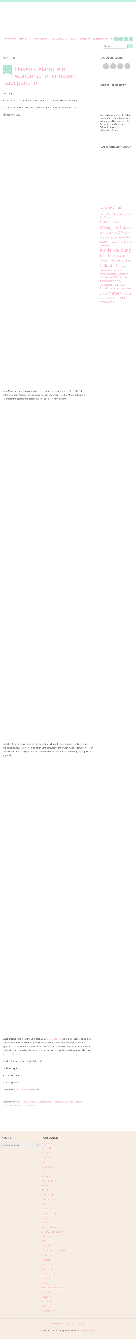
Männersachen (49, 1241)
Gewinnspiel (48, 1199)
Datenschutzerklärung (74, 1323)
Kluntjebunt (105, 261)
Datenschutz (100, 39)
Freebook (47, 1185)
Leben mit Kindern (51, 1227)
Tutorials (24, 39)
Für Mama (47, 1190)
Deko (44, 1162)
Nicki (116, 274)
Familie (127, 233)
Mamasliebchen (53, 1038)
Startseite (10, 39)
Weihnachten (48, 1306)
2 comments (30, 1105)
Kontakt (85, 39)
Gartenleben (48, 1194)
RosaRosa (106, 288)
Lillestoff (109, 265)
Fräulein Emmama (86, 1330)
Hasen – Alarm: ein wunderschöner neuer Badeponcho (39, 76)
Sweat (112, 298)
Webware (106, 302)
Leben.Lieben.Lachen (52, 1231)
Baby (114, 214)
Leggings (117, 260)
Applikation (105, 213)
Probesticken (74, 1101)
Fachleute (47, 1176)
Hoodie (128, 242)
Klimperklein (119, 256)
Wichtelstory (48, 1310)
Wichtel (116, 302)
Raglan (117, 284)
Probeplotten (106, 284)
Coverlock (33, 1101)
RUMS (45, 1282)
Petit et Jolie (122, 277)
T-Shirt (120, 298)
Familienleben (49, 1180)
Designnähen (41, 39)
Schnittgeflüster (123, 288)
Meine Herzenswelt (111, 272)
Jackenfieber (48, 1203)
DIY (120, 232)
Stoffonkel (126, 293)
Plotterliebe (48, 1254)
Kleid (104, 255)
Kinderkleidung (60, 1101)
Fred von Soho (116, 237)
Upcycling (47, 1296)
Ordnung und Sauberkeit (54, 1250)
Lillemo (128, 260)
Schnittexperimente (12, 1105)
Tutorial (46, 1292)
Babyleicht (122, 213)
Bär (101, 216)
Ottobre (123, 273)
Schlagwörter (111, 208)
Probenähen (110, 281)
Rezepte (46, 1278)
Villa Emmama (60, 39)
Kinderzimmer (49, 1213)
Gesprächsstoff (117, 242)
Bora (130, 213)
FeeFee (104, 237)
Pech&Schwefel (108, 277)
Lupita (122, 266)
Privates (46, 1259)
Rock (123, 285)
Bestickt (23, 1101)
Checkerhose (110, 216)
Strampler (104, 298)
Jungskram (105, 245)
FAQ (73, 39)
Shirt (102, 294)
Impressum (57, 1323)
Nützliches (47, 1245)
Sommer (112, 293)
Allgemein (47, 1143)
